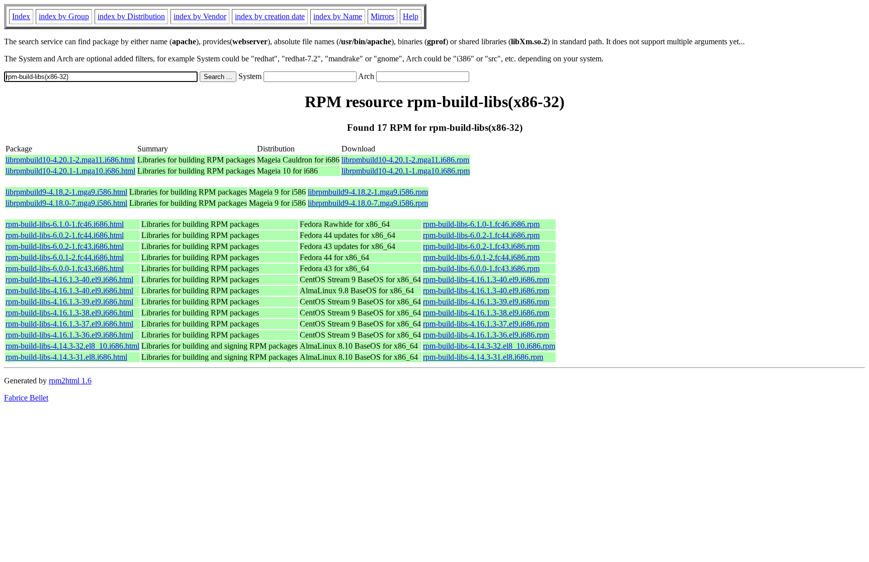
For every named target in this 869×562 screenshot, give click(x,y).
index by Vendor (199, 16)
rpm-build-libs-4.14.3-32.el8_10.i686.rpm (489, 346)
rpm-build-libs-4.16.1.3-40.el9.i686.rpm (486, 279)
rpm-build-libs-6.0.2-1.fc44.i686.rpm (481, 235)
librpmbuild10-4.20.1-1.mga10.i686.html (70, 171)
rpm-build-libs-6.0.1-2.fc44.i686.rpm (481, 257)
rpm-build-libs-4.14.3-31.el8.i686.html (66, 357)
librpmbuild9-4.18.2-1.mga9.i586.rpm (368, 192)
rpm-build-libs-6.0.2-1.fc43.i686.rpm (481, 246)
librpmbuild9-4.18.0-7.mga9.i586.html (66, 203)
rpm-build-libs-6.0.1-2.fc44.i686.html (65, 257)
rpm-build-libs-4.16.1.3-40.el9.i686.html (69, 279)
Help (410, 16)
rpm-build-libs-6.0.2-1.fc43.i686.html (65, 246)
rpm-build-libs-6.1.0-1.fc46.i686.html (65, 224)
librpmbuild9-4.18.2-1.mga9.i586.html (66, 192)
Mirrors (382, 16)
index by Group (64, 16)
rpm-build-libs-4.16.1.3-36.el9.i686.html (69, 335)
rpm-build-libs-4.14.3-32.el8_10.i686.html (72, 346)
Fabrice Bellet (26, 397)
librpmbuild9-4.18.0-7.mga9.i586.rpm (368, 203)
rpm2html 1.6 (70, 380)
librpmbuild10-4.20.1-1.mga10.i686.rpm (405, 171)
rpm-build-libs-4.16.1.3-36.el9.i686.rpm (486, 335)
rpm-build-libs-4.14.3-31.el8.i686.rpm (483, 357)
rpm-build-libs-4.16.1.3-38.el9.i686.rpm (486, 312)
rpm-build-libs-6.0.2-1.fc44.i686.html (65, 235)
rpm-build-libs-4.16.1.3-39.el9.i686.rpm (486, 301)
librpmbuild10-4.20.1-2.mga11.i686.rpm (405, 159)
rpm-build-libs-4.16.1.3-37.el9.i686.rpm (486, 323)
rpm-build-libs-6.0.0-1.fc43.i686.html (65, 268)
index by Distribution (131, 16)
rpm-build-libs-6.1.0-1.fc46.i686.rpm (481, 224)
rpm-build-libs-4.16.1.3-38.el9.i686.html (69, 312)
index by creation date (270, 16)
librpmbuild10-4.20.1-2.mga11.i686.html (70, 159)
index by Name (337, 16)
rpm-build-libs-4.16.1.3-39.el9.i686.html (69, 301)
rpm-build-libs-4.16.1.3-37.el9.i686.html (69, 323)
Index (21, 16)
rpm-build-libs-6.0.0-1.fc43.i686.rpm (481, 268)
